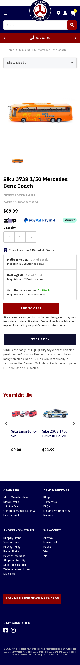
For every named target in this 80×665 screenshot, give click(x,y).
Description (40, 339)
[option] (40, 38)
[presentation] (6, 423)
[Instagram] (13, 630)
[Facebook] (5, 630)
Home (10, 50)
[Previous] (4, 38)
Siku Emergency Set (24, 433)
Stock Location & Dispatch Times (31, 250)
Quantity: (9, 227)
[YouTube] (21, 630)
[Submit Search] (72, 25)
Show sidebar (17, 63)
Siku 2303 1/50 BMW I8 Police (55, 433)
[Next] (75, 38)
